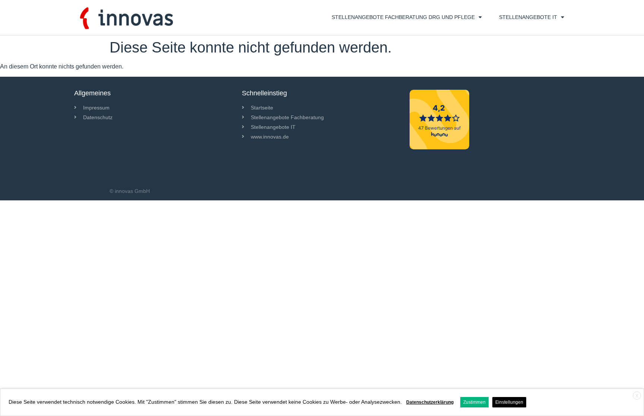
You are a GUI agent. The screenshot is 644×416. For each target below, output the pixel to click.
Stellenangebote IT (528, 17)
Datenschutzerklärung (430, 402)
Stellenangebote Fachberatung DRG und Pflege (403, 17)
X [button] (636, 395)
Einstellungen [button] (509, 402)
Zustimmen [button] (474, 402)
